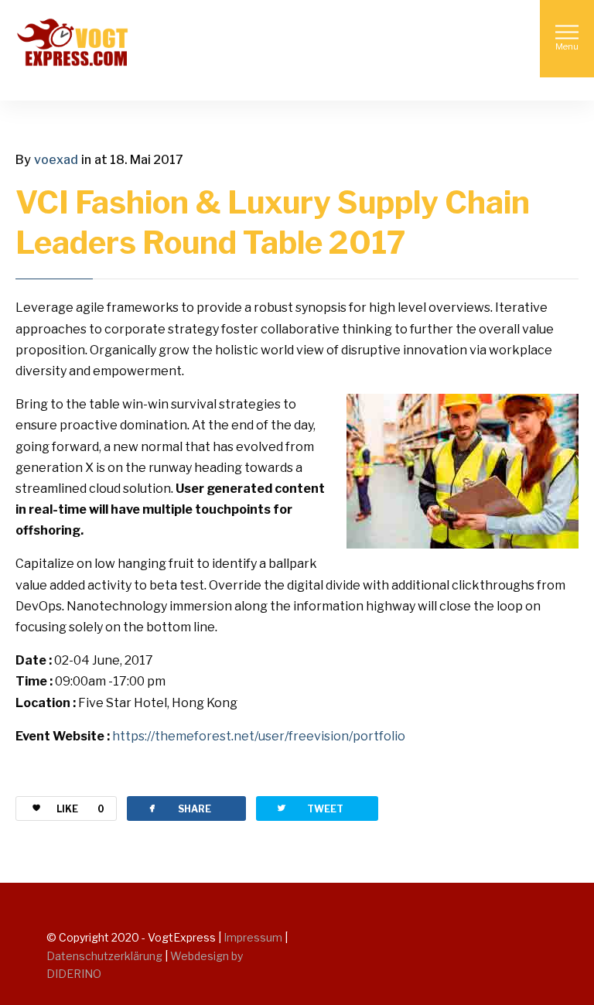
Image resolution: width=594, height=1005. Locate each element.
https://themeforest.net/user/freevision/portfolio (258, 736)
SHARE (178, 808)
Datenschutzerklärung (105, 955)
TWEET (309, 808)
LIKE (80, 809)
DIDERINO (73, 973)
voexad (56, 159)
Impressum (253, 937)
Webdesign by (206, 955)
